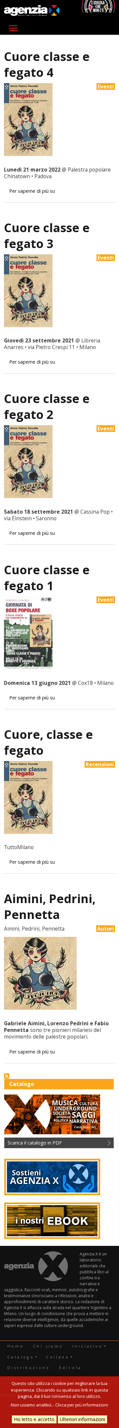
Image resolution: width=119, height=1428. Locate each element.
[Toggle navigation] (13, 28)
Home (15, 1346)
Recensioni (100, 764)
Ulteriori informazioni (82, 1419)
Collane (57, 1356)
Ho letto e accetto (34, 1419)
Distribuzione (28, 1367)
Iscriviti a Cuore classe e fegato (6, 1076)
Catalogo (20, 1356)
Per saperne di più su (32, 191)
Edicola (70, 1367)
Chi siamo (48, 1346)
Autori (105, 928)
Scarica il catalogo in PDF (35, 1143)
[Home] (32, 10)
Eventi (106, 86)
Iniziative (87, 1346)
